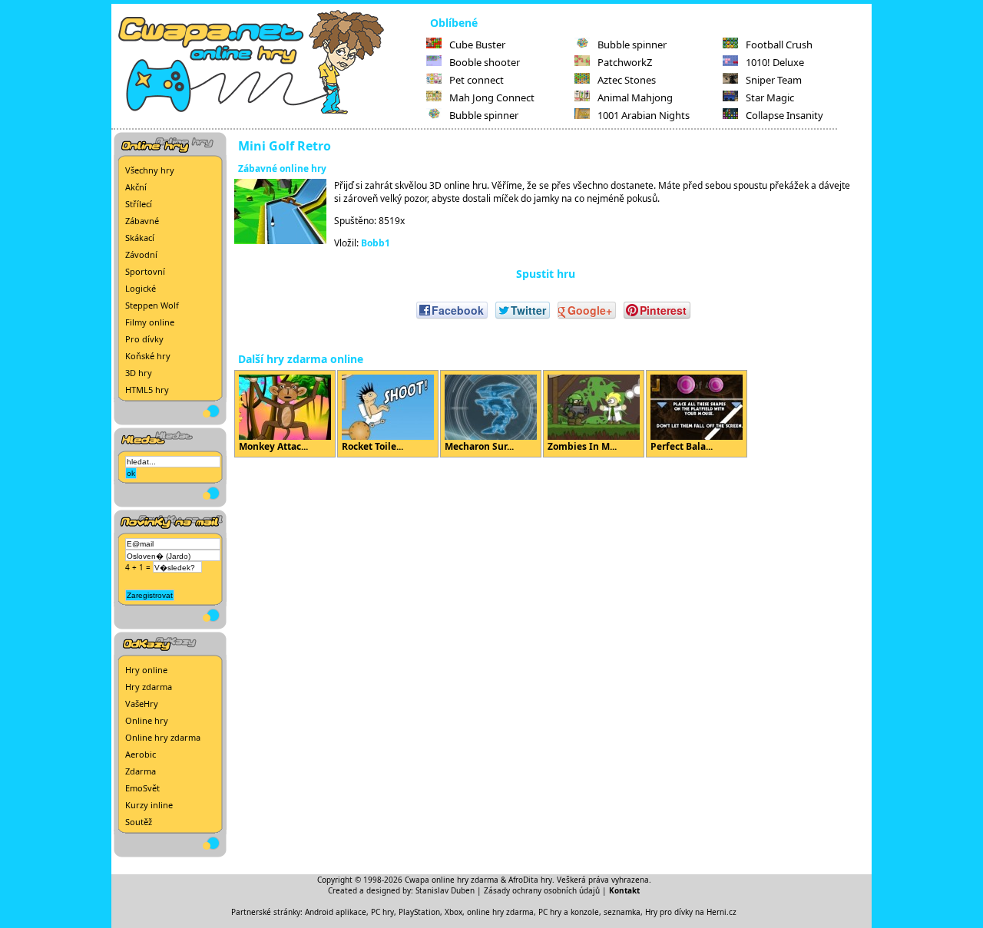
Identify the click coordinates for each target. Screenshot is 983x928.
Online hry (146, 720)
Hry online (146, 669)
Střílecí (138, 204)
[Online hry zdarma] (268, 112)
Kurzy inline (149, 805)
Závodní (141, 254)
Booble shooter (484, 62)
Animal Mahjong (635, 97)
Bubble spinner (483, 115)
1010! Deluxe (775, 62)
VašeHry (141, 703)
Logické (140, 288)
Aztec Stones (626, 80)
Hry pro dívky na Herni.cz (690, 912)
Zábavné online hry (282, 168)
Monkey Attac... (273, 446)
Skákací (139, 237)
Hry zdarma (148, 686)
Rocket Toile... (372, 446)
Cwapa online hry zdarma (451, 879)
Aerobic (140, 754)
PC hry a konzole (568, 912)
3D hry (138, 372)
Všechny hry (149, 170)
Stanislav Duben (445, 890)
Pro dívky (144, 339)
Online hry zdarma (162, 737)
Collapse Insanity (784, 115)
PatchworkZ (624, 62)
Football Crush (779, 44)
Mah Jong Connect (492, 97)
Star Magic (770, 97)
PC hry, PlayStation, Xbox (416, 912)
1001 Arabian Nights (643, 115)
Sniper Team (774, 80)
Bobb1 (375, 242)
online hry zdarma (500, 912)
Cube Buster (477, 44)
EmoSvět (142, 788)
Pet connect (476, 80)
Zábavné (142, 220)
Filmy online (149, 322)
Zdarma (140, 771)
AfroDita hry (530, 879)
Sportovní (145, 271)
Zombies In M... (582, 446)
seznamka (622, 912)
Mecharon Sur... (479, 446)
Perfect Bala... (681, 446)
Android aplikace (335, 912)
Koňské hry (147, 356)
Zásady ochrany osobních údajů (542, 890)
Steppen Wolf (152, 305)
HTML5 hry (147, 389)
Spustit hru (545, 273)
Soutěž (138, 821)
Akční (136, 187)
